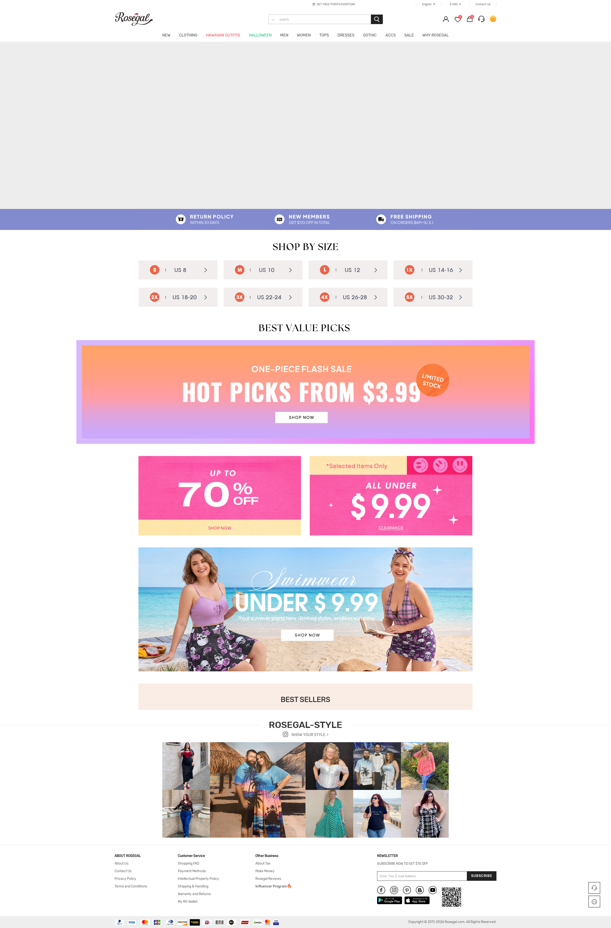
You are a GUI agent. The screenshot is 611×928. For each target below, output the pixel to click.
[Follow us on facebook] (381, 890)
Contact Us (123, 871)
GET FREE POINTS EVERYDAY (336, 4)
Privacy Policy (125, 879)
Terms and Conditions (131, 886)
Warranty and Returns (194, 894)
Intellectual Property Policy (198, 879)
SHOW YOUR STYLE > (309, 734)
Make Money (264, 871)
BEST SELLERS (305, 699)
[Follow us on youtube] (433, 890)
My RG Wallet (187, 901)
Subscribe (481, 876)
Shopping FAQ (188, 863)
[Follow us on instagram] (394, 890)
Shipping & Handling (193, 886)
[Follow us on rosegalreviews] (420, 890)
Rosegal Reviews (268, 879)
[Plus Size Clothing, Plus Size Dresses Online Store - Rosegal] (138, 19)
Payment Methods (192, 871)
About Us (121, 863)
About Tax (263, 863)
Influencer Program (271, 886)
